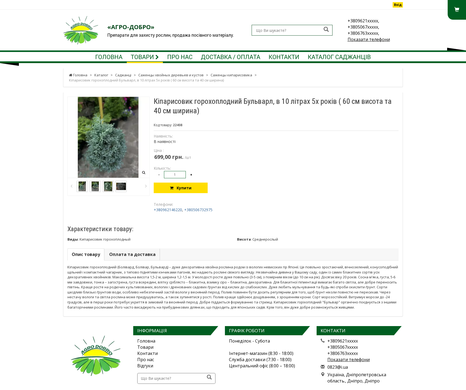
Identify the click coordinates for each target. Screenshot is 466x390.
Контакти (284, 57)
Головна (108, 57)
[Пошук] (326, 29)
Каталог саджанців (339, 57)
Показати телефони (369, 39)
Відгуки (145, 366)
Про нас (180, 57)
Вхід (398, 4)
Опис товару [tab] (86, 254)
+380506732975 (198, 209)
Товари (143, 57)
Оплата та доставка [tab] (132, 254)
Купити (182, 187)
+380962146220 (168, 209)
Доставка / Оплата (230, 57)
